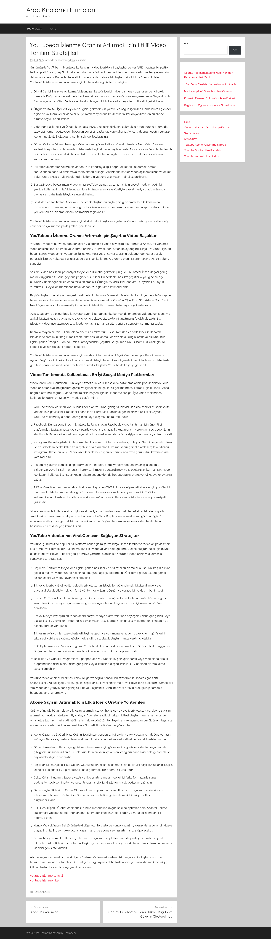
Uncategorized (42, 891)
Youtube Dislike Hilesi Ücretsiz (202, 150)
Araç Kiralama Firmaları (60, 10)
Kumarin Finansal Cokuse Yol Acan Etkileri (209, 98)
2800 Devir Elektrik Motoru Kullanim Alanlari (211, 84)
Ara (186, 43)
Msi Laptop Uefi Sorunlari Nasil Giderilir (208, 91)
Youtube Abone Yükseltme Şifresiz (205, 144)
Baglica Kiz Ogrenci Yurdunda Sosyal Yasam (210, 105)
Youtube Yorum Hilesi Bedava (202, 156)
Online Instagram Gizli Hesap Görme (206, 127)
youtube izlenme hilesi (45, 880)
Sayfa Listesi (34, 28)
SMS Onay (190, 138)
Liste (53, 28)
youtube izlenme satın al (46, 875)
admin (71, 60)
